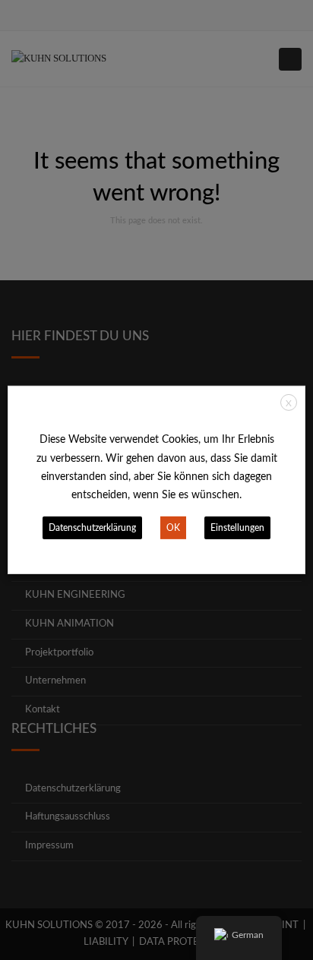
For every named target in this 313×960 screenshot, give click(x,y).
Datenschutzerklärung (92, 527)
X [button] (289, 403)
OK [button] (173, 527)
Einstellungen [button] (237, 527)
